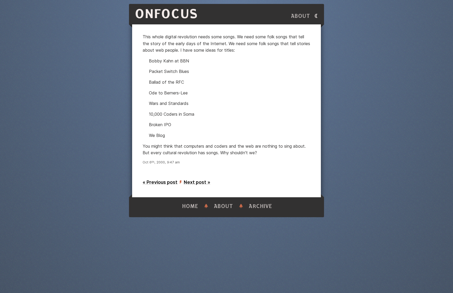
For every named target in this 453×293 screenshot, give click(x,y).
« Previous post (160, 182)
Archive (260, 206)
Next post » (197, 182)
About (300, 16)
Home (190, 206)
